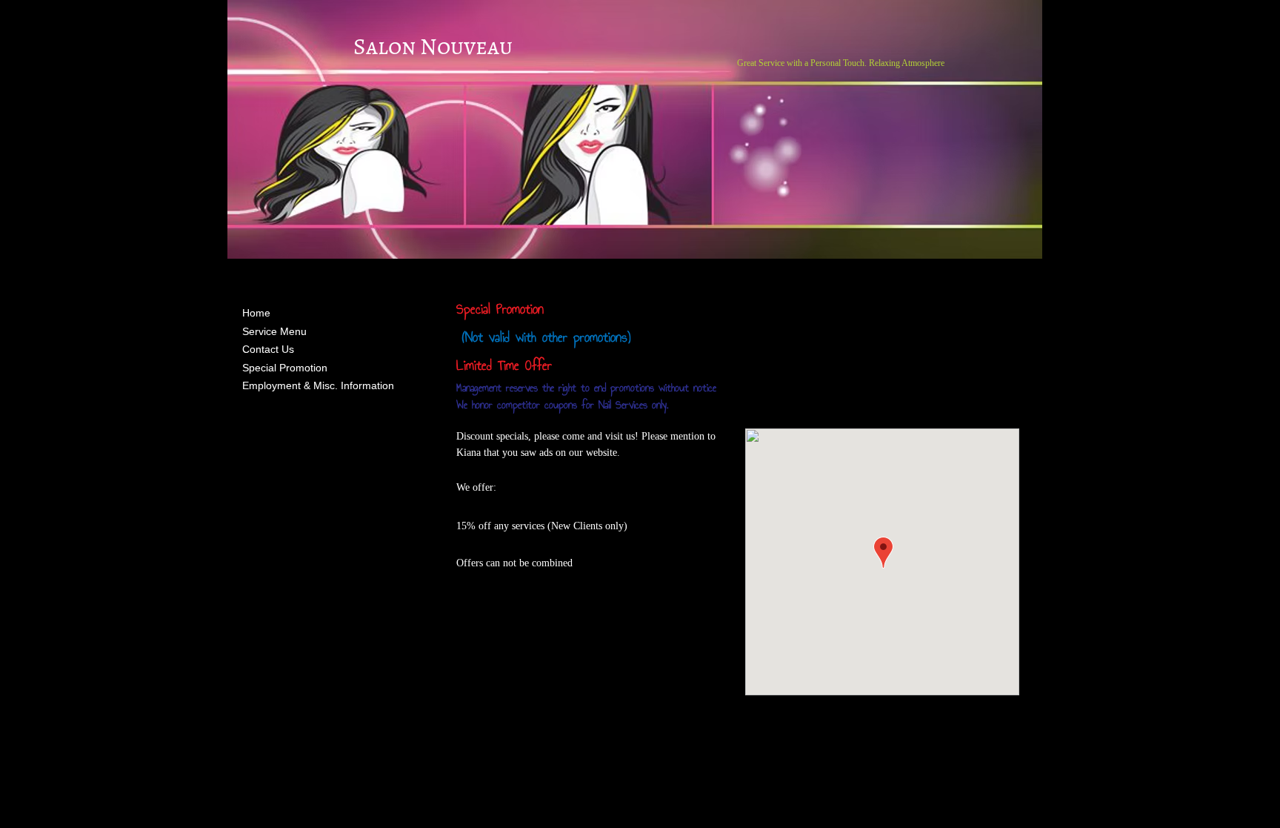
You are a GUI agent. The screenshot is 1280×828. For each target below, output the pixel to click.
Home (256, 313)
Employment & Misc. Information (318, 385)
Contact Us (268, 349)
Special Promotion (284, 368)
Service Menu (274, 331)
